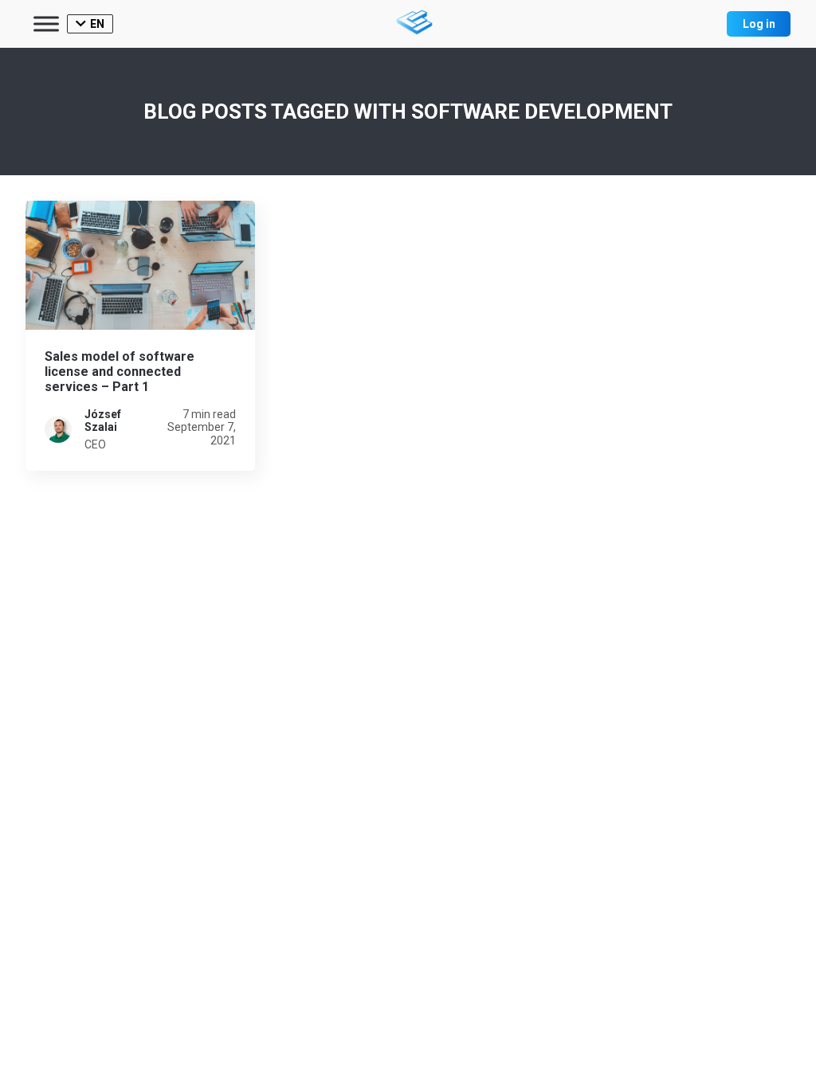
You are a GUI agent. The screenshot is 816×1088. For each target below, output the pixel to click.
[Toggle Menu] (46, 23)
